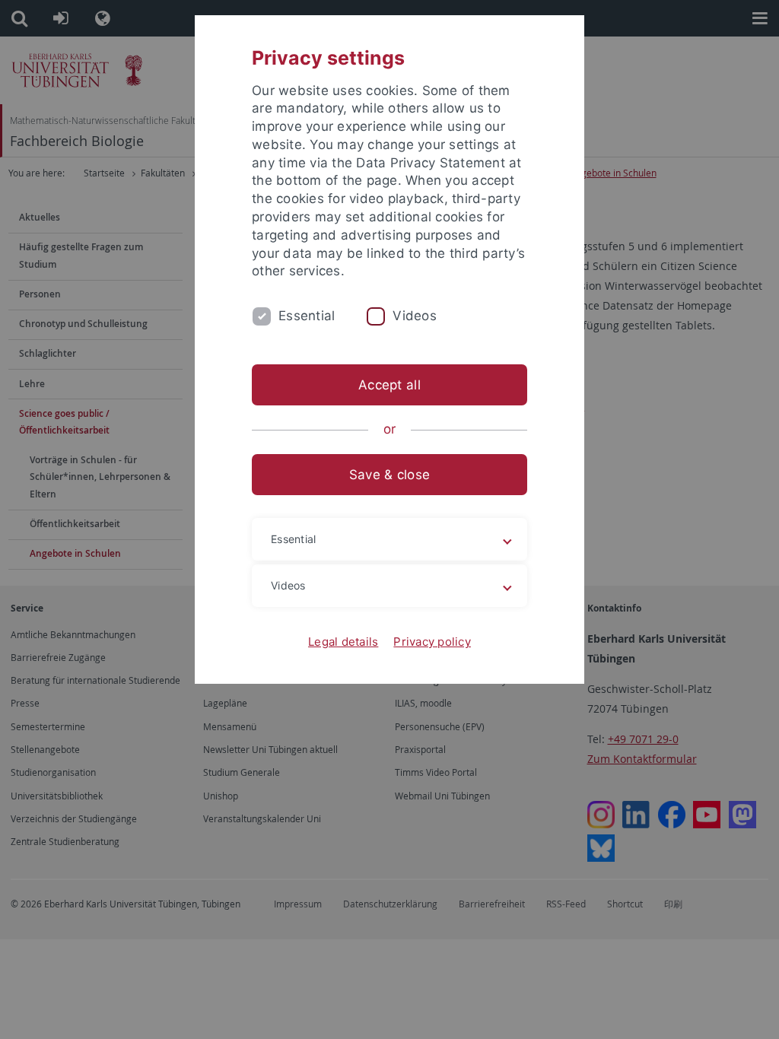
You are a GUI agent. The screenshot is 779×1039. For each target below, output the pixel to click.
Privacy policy (432, 641)
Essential (306, 315)
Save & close (389, 474)
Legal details (343, 641)
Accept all (389, 384)
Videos (415, 315)
